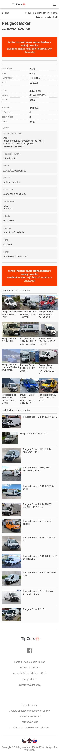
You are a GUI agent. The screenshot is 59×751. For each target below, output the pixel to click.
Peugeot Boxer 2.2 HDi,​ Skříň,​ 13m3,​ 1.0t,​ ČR (47, 341)
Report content (29, 705)
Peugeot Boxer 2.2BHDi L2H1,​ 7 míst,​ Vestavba (28, 341)
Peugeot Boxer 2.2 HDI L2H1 (33, 433)
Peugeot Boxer (34, 13)
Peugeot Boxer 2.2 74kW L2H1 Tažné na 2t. (47, 398)
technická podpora (29, 667)
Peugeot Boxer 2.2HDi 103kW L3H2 (40, 417)
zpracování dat (30, 721)
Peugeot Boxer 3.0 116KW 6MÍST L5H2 (11, 315)
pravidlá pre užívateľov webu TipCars (29, 727)
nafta (55, 13)
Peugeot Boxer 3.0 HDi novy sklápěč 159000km (29, 315)
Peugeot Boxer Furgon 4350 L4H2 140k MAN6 (10, 367)
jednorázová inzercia (30, 684)
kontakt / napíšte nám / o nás (29, 661)
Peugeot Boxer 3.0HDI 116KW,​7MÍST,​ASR (46, 315)
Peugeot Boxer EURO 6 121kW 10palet (27, 368)
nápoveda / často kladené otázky (29, 673)
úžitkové (47, 13)
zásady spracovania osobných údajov (29, 710)
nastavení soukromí (29, 716)
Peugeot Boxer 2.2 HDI (34, 609)
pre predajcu (29, 679)
